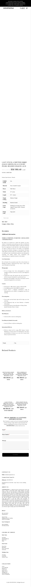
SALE (3, 566)
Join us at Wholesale (6, 574)
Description (5, 231)
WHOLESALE (5, 514)
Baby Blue (4, 547)
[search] (21, 8)
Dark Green (4, 539)
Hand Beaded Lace (5, 573)
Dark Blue (4, 537)
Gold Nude (4, 556)
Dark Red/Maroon (5, 538)
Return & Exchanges (6, 519)
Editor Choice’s (5, 571)
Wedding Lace (4, 572)
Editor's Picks (10, 224)
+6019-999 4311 (9, 480)
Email (4, 429)
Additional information (8, 234)
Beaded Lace (4, 568)
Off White (4, 554)
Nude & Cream (5, 557)
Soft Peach (4, 549)
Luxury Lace (4, 569)
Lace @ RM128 (5, 567)
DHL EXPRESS (5, 524)
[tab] (15, 231)
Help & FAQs (4, 517)
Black (3, 541)
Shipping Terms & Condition (7, 518)
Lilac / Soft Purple (5, 548)
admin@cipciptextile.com (10, 474)
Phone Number (5, 434)
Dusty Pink (4, 546)
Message (4, 440)
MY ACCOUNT (5, 513)
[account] (22, 8)
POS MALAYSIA (5, 525)
